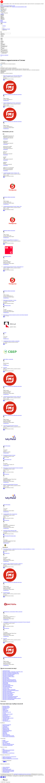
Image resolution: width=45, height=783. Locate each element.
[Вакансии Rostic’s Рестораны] (23, 437)
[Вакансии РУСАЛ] (23, 324)
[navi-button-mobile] (1, 23)
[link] (2, 17)
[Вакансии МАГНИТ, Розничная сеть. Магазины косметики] (23, 87)
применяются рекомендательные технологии (22, 773)
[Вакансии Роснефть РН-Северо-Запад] (24, 546)
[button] (1, 20)
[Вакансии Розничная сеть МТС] (23, 250)
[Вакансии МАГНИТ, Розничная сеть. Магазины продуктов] (23, 379)
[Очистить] (2, 36)
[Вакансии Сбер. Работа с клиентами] (23, 352)
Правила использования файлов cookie (19, 6)
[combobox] (5, 33)
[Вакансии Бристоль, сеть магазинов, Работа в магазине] (23, 604)
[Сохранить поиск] (1, 39)
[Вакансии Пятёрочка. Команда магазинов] (23, 187)
